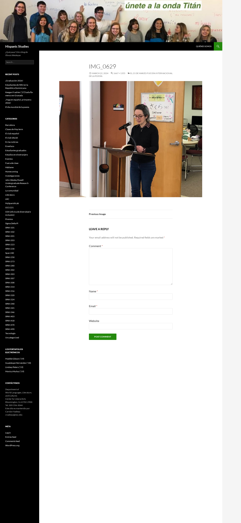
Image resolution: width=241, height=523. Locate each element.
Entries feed (10, 437)
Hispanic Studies (17, 46)
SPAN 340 (9, 303)
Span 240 (9, 253)
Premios (9, 219)
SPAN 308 (9, 282)
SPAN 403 (9, 316)
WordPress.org (12, 445)
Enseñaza (9, 146)
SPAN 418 (9, 320)
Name (93, 291)
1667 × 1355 (119, 73)
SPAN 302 (9, 270)
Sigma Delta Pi (11, 223)
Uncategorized (12, 337)
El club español (12, 133)
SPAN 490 (9, 329)
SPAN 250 (9, 257)
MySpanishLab (12, 203)
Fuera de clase (11, 163)
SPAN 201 (9, 236)
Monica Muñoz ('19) (14, 371)
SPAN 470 (9, 325)
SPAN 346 (9, 312)
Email (93, 306)
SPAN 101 (9, 227)
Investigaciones (12, 175)
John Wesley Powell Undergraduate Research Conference (17, 183)
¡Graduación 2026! (14, 80)
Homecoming (11, 171)
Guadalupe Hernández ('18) (18, 363)
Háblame (9, 167)
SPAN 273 (9, 261)
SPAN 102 (9, 231)
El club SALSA (11, 137)
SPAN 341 (9, 308)
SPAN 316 (9, 291)
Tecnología (10, 333)
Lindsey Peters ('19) (14, 367)
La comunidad (11, 190)
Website (94, 320)
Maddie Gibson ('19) (14, 358)
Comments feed (12, 441)
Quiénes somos (204, 46)
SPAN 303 (9, 274)
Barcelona (10, 125)
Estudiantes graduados (15, 150)
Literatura (9, 194)
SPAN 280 (9, 265)
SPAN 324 (9, 299)
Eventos (9, 159)
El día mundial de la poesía (17, 107)
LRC (7, 199)
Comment (96, 246)
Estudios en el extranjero (16, 154)
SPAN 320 (9, 295)
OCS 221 (9, 207)
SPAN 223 (9, 244)
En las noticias (11, 142)
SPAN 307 (9, 278)
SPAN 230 (9, 248)
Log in (8, 432)
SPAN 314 (9, 286)
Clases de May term (14, 129)
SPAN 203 (9, 240)
